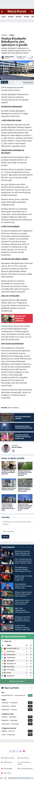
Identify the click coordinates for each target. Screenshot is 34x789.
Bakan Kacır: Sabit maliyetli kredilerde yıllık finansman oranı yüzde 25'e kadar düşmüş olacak (25, 507)
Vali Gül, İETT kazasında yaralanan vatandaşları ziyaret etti (8, 472)
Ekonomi (19, 17)
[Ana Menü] (2, 12)
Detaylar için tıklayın (17, 681)
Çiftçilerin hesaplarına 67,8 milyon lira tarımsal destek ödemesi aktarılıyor (25, 473)
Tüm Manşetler (7, 768)
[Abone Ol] (28, 82)
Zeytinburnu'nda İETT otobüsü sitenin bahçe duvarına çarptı (24, 489)
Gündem (11, 17)
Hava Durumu (24, 758)
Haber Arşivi (7, 773)
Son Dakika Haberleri (26, 768)
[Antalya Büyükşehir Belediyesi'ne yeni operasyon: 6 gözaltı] (17, 70)
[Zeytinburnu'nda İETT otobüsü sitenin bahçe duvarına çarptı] (25, 483)
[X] (13, 751)
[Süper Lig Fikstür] (31, 688)
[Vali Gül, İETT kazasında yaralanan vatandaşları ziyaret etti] (9, 465)
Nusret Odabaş (17, 447)
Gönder (5, 537)
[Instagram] (17, 751)
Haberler (4, 35)
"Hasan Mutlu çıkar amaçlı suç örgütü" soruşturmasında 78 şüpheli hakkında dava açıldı (8, 507)
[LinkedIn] (20, 751)
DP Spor (26, 17)
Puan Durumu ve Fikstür (24, 763)
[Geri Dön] (5, 778)
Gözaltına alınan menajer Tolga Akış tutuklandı (9, 489)
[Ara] (32, 11)
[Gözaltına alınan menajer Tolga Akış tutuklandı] (9, 483)
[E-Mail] (13, 451)
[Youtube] (23, 751)
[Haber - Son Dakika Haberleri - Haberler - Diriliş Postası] (16, 11)
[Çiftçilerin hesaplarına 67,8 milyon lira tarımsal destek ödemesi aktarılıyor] (25, 465)
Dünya (3, 17)
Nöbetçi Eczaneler (8, 758)
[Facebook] (10, 751)
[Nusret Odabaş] (6, 448)
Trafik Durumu (7, 762)
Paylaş (5, 82)
